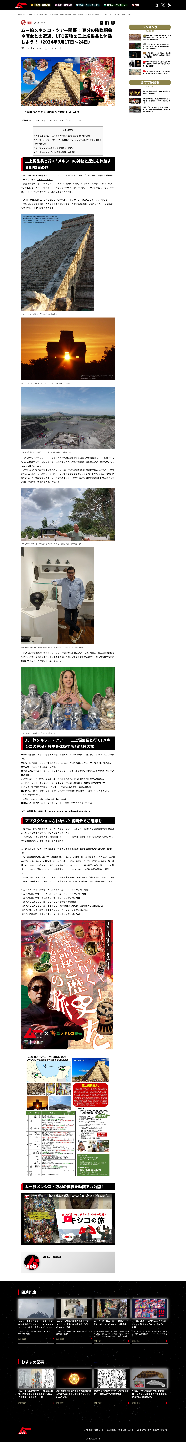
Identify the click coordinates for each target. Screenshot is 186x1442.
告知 (137, 4)
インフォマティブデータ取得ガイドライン (152, 1430)
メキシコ (41, 48)
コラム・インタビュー (117, 4)
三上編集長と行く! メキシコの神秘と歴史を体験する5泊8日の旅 (62, 136)
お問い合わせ (128, 1430)
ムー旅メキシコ (54, 48)
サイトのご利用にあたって (93, 1430)
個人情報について (113, 1430)
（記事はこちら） (45, 179)
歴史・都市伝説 (65, 4)
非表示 (70, 130)
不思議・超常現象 (42, 4)
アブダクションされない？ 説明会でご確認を (54, 148)
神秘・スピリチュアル (89, 4)
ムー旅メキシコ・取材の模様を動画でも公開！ (55, 152)
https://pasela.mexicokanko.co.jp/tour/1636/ (67, 811)
